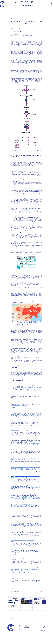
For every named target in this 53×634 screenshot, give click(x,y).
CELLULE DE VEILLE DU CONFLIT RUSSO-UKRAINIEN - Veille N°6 (12, 606)
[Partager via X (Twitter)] (13, 588)
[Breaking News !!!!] (40, 601)
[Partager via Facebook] (11, 588)
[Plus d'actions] (41, 18)
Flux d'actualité (9, 13)
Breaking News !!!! (38, 605)
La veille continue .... (25, 605)
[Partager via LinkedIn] (15, 588)
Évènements (14, 13)
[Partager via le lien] (17, 588)
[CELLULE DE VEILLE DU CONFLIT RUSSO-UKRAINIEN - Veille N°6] (13, 601)
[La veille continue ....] (27, 601)
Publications (19, 13)
